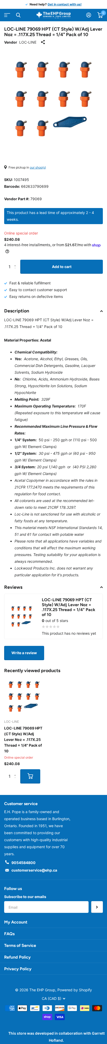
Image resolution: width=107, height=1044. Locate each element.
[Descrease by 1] (16, 271)
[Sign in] (88, 15)
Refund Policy (17, 957)
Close (18, 15)
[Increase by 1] (16, 262)
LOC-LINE (27, 42)
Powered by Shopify (74, 990)
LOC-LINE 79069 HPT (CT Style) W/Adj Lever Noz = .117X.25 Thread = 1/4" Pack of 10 (23, 739)
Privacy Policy (17, 968)
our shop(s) (38, 167)
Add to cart (61, 266)
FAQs (9, 933)
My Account (15, 922)
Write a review (24, 653)
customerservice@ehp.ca (34, 870)
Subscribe (97, 907)
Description (16, 311)
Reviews (13, 587)
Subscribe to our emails (25, 896)
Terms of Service (20, 945)
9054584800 (23, 862)
